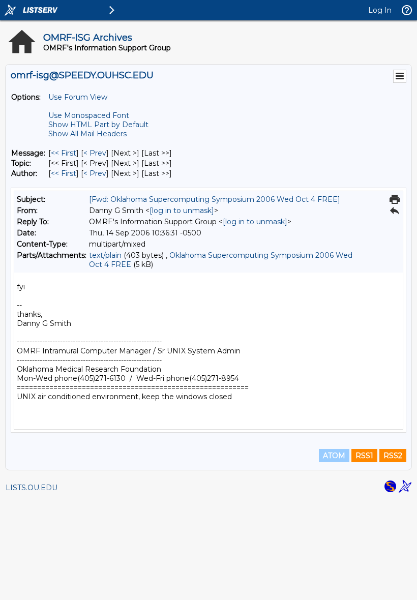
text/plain (105, 255)
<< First (63, 153)
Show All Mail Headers (87, 133)
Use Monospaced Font (88, 115)
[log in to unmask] (182, 210)
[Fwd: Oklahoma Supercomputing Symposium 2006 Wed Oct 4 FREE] (214, 199)
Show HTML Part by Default (98, 124)
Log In (380, 10)
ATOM (334, 455)
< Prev (94, 153)
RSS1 (364, 455)
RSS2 (392, 455)
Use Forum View (77, 97)
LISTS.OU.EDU (31, 487)
